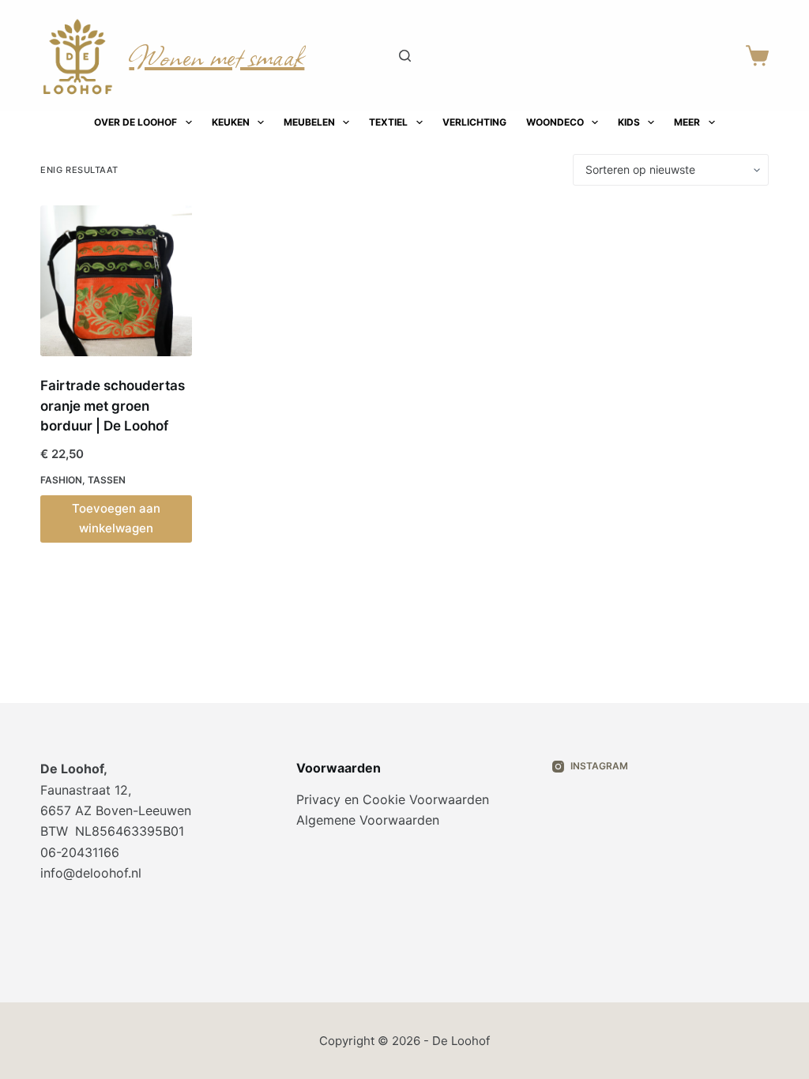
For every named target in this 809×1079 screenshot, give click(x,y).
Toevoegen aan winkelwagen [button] (116, 518)
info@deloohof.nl (90, 873)
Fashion (61, 480)
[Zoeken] (405, 56)
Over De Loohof (135, 122)
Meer (687, 122)
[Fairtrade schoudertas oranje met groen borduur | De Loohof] (115, 280)
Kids (629, 122)
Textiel (388, 122)
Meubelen (309, 122)
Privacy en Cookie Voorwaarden (392, 799)
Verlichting (474, 122)
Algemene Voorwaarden (367, 820)
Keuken (231, 122)
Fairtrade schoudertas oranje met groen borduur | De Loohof (112, 406)
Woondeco (555, 122)
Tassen (107, 480)
